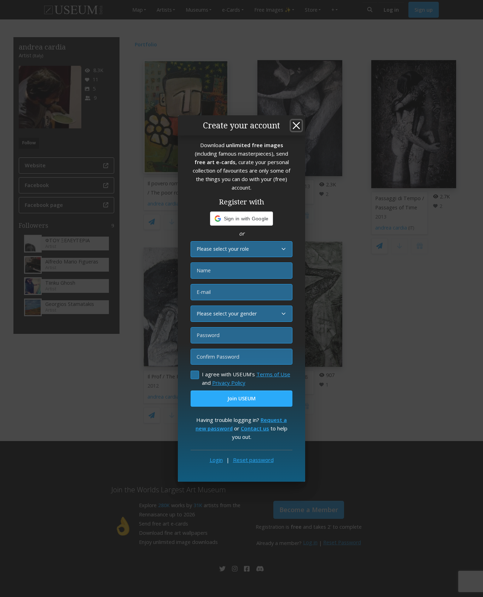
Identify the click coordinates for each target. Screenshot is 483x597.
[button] (241, 218)
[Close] (296, 125)
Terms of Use (273, 374)
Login (216, 459)
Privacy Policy (228, 382)
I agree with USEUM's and (246, 378)
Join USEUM (241, 398)
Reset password (253, 459)
